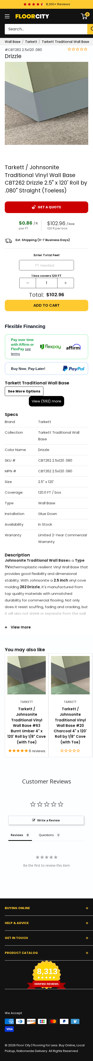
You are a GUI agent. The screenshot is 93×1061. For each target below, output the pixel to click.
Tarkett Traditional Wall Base (65, 41)
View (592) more (46, 401)
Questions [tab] (46, 835)
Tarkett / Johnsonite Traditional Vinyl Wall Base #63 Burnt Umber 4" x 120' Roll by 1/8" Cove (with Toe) (26, 725)
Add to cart (46, 305)
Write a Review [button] (48, 820)
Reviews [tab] (17, 835)
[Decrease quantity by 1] (28, 283)
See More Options (24, 391)
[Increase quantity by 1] (65, 283)
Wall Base (13, 41)
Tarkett (31, 41)
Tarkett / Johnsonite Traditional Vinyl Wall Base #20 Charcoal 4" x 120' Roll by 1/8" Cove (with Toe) (70, 725)
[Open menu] (7, 16)
